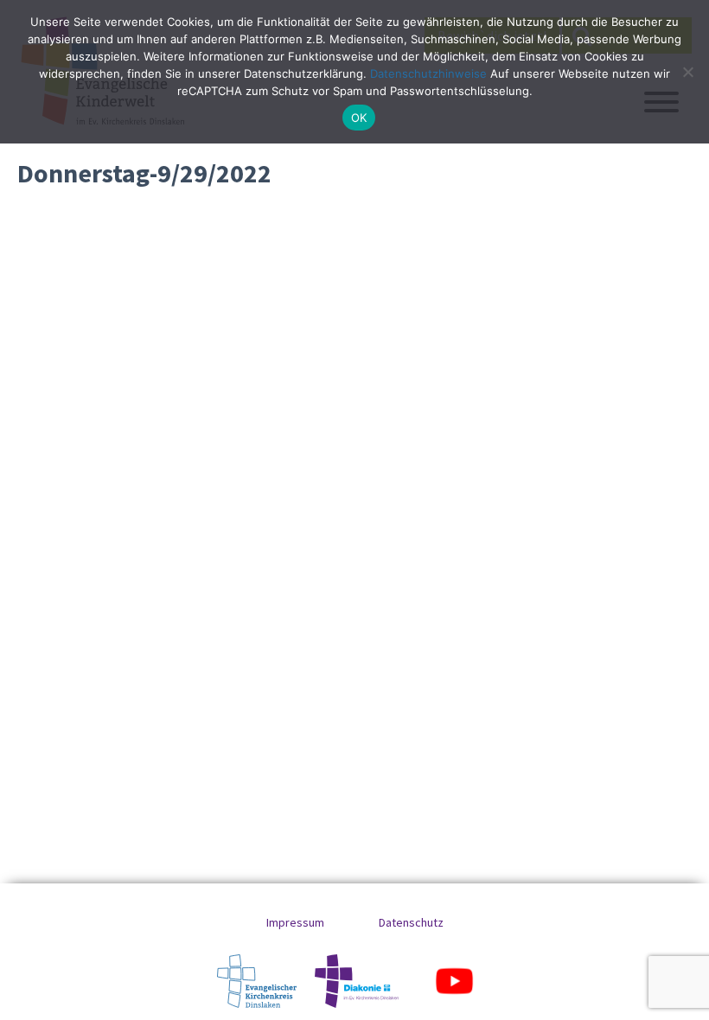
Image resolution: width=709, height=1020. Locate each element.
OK (359, 117)
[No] (687, 71)
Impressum (295, 922)
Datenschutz (411, 922)
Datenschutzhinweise (428, 73)
